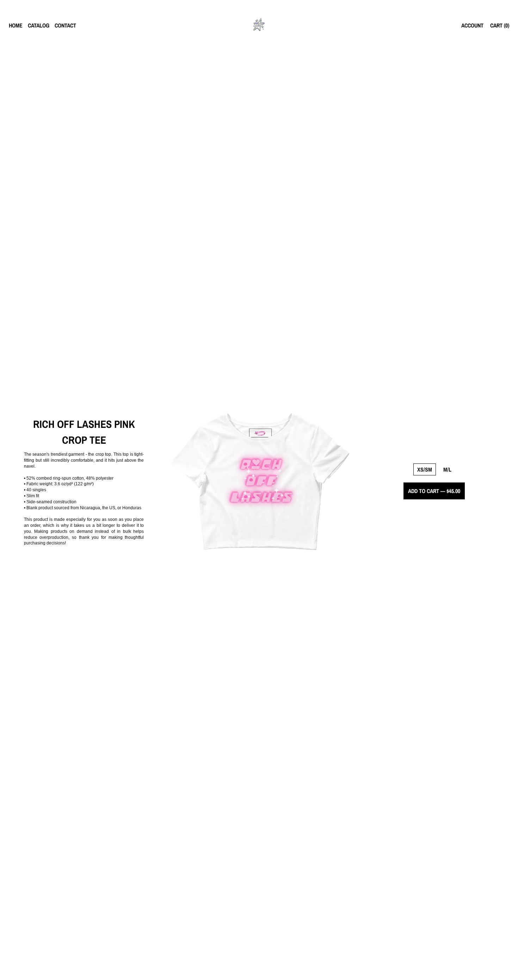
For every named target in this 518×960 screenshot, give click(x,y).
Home (16, 25)
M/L (447, 469)
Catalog (38, 25)
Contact (65, 25)
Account (472, 25)
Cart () (499, 25)
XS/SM (424, 469)
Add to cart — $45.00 (434, 491)
